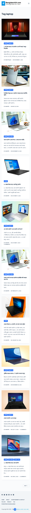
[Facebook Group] (11, 494)
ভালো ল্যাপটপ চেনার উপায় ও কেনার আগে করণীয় (14, 139)
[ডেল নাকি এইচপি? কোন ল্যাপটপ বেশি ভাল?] (15, 211)
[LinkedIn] (8, 494)
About (7, 499)
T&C (14, 501)
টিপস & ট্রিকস (11, 136)
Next (25, 485)
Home (3, 499)
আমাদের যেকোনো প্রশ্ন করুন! (22, 509)
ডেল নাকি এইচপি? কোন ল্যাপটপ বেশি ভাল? (13, 229)
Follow (3, 501)
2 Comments (7, 244)
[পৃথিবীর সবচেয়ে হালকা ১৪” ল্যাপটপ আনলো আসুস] (15, 356)
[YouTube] (13, 494)
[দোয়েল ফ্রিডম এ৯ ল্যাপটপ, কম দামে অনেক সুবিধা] (15, 307)
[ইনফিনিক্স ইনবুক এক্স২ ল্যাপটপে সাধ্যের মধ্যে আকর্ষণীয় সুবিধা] (15, 76)
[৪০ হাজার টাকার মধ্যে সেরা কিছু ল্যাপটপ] (15, 167)
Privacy (9, 501)
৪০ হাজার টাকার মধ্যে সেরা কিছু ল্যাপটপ (12, 184)
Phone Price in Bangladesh (8, 504)
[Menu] (28, 3)
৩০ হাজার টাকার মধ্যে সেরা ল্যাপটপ (11, 463)
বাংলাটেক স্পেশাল (17, 459)
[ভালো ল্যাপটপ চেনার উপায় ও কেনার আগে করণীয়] (15, 122)
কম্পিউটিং (5, 43)
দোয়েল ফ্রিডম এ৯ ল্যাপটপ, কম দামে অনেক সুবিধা (14, 324)
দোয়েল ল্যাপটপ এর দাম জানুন (10, 418)
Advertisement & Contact (18, 499)
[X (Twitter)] (4, 494)
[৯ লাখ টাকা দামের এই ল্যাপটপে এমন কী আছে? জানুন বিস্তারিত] (15, 29)
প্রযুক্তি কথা (10, 225)
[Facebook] (2, 494)
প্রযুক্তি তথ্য (11, 43)
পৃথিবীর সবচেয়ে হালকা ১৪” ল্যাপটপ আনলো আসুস (14, 373)
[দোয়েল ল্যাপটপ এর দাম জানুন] (15, 401)
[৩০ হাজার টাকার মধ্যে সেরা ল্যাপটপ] (15, 445)
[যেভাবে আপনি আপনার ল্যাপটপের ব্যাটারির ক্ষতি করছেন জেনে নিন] (15, 260)
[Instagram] (6, 494)
